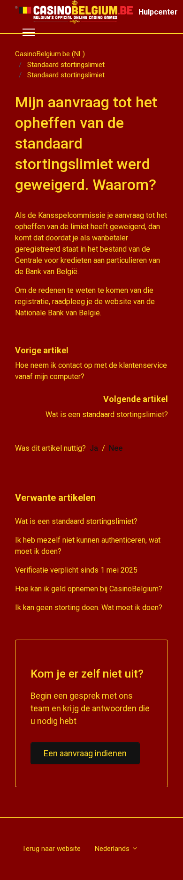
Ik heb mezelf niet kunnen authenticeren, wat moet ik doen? (87, 546)
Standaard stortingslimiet (66, 64)
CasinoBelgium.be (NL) (50, 54)
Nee (115, 448)
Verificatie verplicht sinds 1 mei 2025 (76, 570)
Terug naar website (51, 848)
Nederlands (113, 848)
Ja (94, 448)
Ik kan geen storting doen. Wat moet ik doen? (88, 607)
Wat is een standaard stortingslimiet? (107, 414)
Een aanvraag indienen (85, 753)
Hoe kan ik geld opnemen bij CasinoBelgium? (88, 588)
